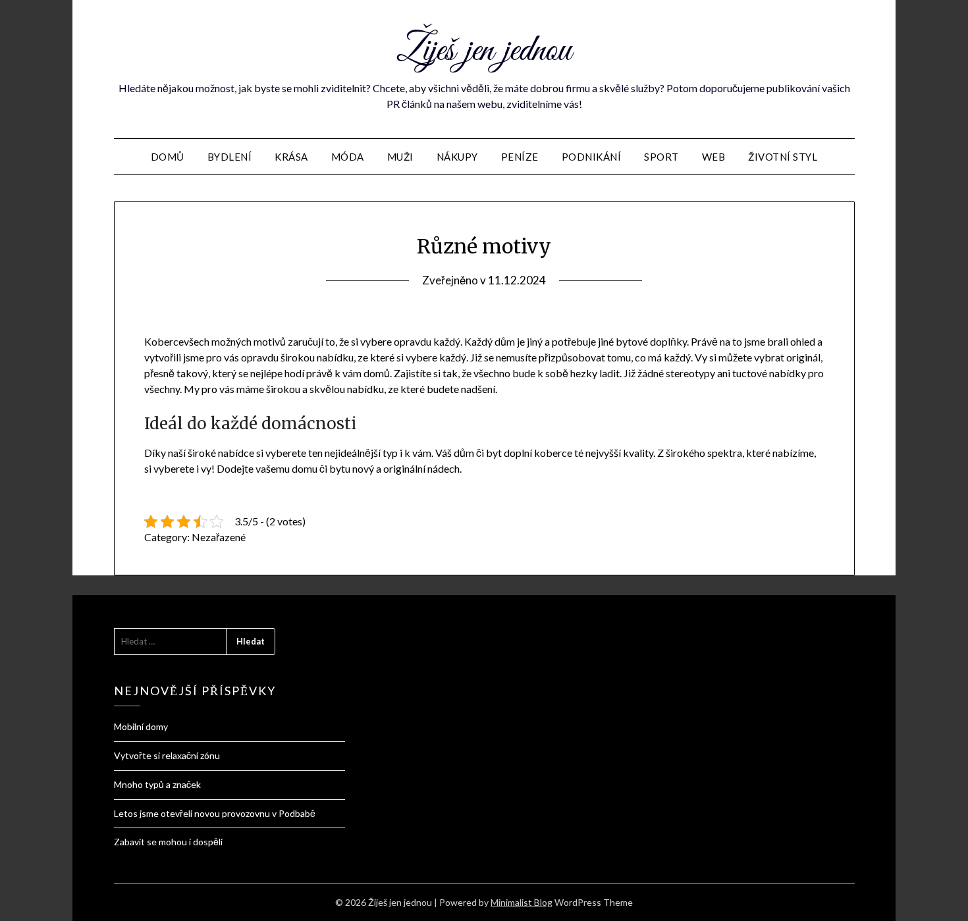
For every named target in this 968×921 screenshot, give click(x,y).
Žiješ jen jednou (484, 51)
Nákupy (457, 157)
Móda (347, 157)
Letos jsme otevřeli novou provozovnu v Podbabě (214, 813)
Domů (167, 157)
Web (714, 157)
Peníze (520, 157)
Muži (400, 157)
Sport (661, 157)
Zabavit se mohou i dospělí (168, 841)
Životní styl (782, 157)
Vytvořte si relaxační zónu (167, 755)
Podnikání (592, 157)
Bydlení (229, 157)
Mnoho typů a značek (157, 784)
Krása (291, 157)
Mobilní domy (141, 726)
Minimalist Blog (521, 902)
